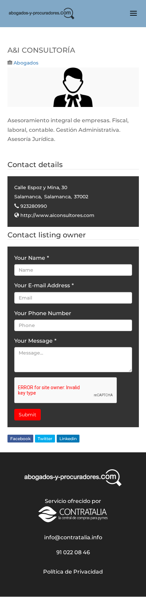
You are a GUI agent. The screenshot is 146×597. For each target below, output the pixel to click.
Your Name (31, 258)
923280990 (33, 206)
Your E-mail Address (44, 285)
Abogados (26, 63)
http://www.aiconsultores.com (57, 215)
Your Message (35, 341)
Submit (27, 415)
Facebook (20, 438)
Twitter (45, 438)
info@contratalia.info (73, 537)
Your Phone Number (42, 313)
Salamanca (27, 197)
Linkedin (68, 438)
